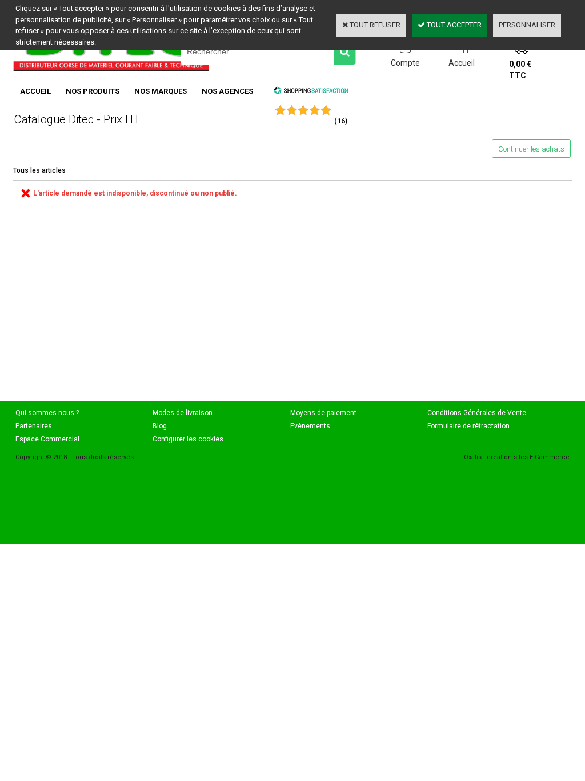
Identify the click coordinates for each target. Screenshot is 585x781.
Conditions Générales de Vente (476, 413)
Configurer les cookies (188, 439)
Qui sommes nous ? (47, 413)
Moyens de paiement (323, 413)
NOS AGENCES (227, 91)
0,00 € (520, 69)
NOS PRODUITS (92, 91)
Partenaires (33, 426)
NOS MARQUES (160, 91)
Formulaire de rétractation (468, 426)
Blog (160, 426)
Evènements (310, 426)
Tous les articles (39, 170)
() (340, 121)
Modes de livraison (183, 413)
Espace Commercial (47, 439)
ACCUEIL (35, 91)
